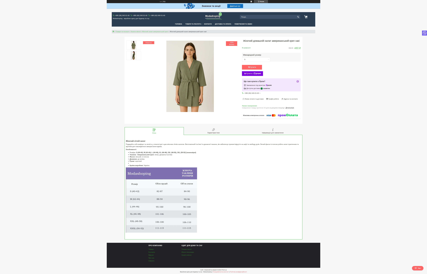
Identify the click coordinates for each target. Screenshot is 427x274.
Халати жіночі (136, 31)
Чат (419, 268)
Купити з (249, 73)
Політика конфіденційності (238, 272)
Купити (253, 67)
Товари (151, 249)
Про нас (151, 258)
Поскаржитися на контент (221, 272)
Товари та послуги (193, 24)
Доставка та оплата (223, 24)
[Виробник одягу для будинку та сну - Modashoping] (213, 17)
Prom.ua (224, 270)
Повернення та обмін (243, 24)
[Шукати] (298, 17)
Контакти (208, 24)
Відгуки (151, 255)
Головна (178, 24)
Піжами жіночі (186, 249)
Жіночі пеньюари (187, 252)
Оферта (151, 261)
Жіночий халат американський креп (155, 31)
